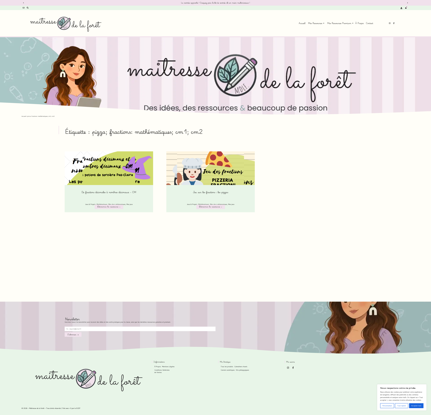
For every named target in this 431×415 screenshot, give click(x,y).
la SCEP (77, 408)
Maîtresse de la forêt (36, 408)
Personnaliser (387, 406)
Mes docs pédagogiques (116, 204)
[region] (402, 397)
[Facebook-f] (394, 23)
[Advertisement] (177, 248)
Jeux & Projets (90, 204)
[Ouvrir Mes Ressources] (324, 23)
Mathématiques (102, 204)
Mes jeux (129, 204)
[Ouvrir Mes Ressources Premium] (353, 23)
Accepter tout (416, 406)
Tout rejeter (401, 406)
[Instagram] (389, 23)
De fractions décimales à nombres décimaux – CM (109, 192)
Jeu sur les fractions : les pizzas (210, 192)
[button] (23, 3)
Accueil (24, 116)
